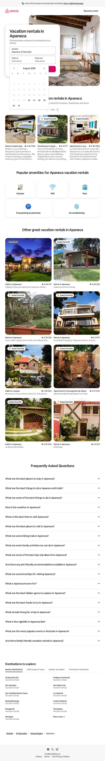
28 (39, 100)
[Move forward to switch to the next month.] (44, 68)
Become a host (91, 11)
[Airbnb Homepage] (12, 11)
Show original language (73, 3)
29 (44, 100)
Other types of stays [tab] (35, 669)
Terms (47, 756)
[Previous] (48, 110)
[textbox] (21, 61)
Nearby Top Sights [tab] (56, 669)
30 (14, 105)
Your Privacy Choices (60, 756)
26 (29, 100)
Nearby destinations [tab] (14, 669)
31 (19, 105)
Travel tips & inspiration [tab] (79, 669)
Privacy (39, 756)
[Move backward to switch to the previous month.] (14, 68)
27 (34, 100)
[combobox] (33, 51)
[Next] (57, 110)
